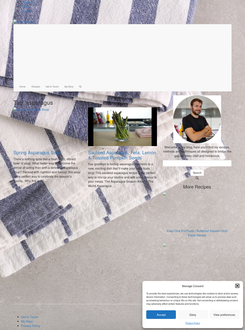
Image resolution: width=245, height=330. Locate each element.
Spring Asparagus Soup (37, 152)
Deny (192, 315)
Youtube (26, 11)
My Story (69, 86)
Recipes (35, 86)
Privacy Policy (192, 323)
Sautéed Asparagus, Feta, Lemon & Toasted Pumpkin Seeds (122, 155)
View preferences (224, 315)
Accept (161, 315)
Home (22, 86)
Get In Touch (52, 86)
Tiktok (25, 6)
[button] (237, 286)
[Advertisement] (122, 53)
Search (197, 173)
